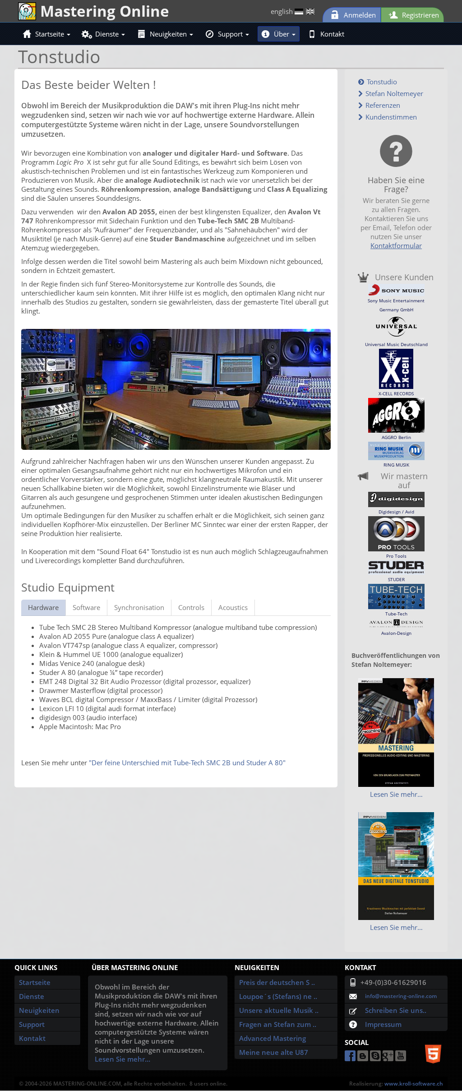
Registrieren (419, 14)
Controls (191, 607)
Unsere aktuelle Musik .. (279, 1010)
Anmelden (359, 14)
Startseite (50, 33)
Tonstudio (381, 81)
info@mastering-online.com (401, 996)
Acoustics (233, 607)
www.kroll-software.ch (413, 1083)
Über (282, 33)
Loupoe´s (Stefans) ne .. (278, 996)
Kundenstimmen (390, 116)
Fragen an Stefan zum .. (277, 1024)
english (283, 11)
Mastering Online (102, 10)
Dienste (107, 33)
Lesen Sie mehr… (396, 794)
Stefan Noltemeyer (393, 93)
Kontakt (332, 33)
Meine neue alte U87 (273, 1052)
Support (231, 33)
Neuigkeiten (169, 33)
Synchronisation (139, 607)
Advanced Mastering (272, 1038)
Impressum (383, 1024)
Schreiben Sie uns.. (395, 1010)
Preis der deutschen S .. (277, 982)
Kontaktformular (396, 245)
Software (86, 607)
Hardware (43, 607)
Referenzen (382, 105)
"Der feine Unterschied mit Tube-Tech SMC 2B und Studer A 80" (187, 762)
